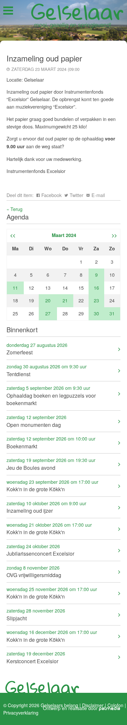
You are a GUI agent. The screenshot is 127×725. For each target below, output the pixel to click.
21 (65, 300)
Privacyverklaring (20, 712)
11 (15, 287)
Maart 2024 (64, 235)
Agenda (18, 216)
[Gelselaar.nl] (77, 15)
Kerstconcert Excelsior (36, 657)
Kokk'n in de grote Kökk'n (52, 486)
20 (47, 300)
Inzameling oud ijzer (46, 507)
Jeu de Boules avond (51, 464)
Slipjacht (36, 614)
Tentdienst (47, 370)
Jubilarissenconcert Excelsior (40, 550)
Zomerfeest (37, 349)
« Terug (14, 208)
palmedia (109, 708)
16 (96, 287)
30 (96, 313)
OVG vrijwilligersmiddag (34, 571)
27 (47, 313)
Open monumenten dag (36, 421)
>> (114, 235)
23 (96, 300)
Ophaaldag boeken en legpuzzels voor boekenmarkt (51, 395)
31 (112, 313)
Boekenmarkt (51, 442)
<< (12, 235)
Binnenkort (22, 329)
